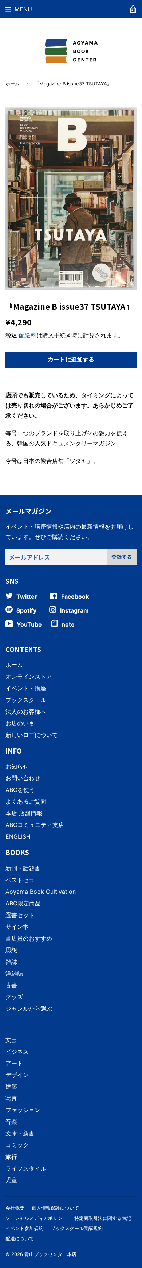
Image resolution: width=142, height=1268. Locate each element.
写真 (11, 1098)
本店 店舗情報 (23, 813)
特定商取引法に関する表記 (102, 1218)
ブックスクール (25, 700)
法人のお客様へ (25, 711)
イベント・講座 (25, 688)
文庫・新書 (20, 1133)
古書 (11, 985)
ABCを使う (20, 789)
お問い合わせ (22, 778)
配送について (19, 1238)
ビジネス (17, 1051)
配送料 (27, 335)
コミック (17, 1145)
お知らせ (17, 766)
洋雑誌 (14, 973)
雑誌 (11, 961)
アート (14, 1063)
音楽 (11, 1121)
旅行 (11, 1156)
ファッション (22, 1110)
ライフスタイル (25, 1168)
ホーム (12, 84)
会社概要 (14, 1208)
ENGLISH (18, 836)
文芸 (11, 1039)
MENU (23, 9)
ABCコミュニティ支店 (34, 824)
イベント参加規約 (24, 1228)
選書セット (20, 915)
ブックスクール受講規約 (77, 1228)
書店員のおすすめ (28, 938)
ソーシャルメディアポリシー (36, 1218)
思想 (11, 950)
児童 (11, 1180)
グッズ (14, 996)
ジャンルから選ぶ (28, 1008)
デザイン (17, 1075)
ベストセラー (22, 880)
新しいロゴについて (31, 735)
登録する (121, 556)
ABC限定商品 (23, 903)
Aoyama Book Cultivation (40, 891)
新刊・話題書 (22, 868)
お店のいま (20, 723)
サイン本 (17, 926)
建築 (11, 1086)
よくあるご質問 (25, 801)
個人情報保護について (55, 1208)
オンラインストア (28, 676)
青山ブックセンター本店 (50, 1254)
